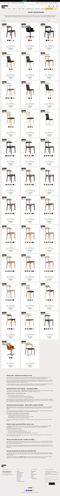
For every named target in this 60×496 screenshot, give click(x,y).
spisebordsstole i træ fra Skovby (27, 390)
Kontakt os (38, 2)
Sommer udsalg (49, 8)
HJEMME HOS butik (23, 456)
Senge (19, 8)
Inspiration (46, 2)
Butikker (32, 472)
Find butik (42, 2)
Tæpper (42, 8)
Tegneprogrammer (33, 478)
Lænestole (14, 8)
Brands (55, 8)
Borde (23, 8)
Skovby (48, 15)
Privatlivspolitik (19, 474)
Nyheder (5, 8)
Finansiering (50, 2)
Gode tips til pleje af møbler (21, 481)
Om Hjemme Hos (33, 471)
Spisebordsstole (29, 8)
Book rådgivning (55, 2)
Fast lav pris (18, 479)
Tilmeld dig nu (51, 483)
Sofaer (9, 8)
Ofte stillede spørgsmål (20, 472)
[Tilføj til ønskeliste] (11, 43)
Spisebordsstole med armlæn (11, 406)
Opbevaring (37, 8)
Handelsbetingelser (19, 475)
